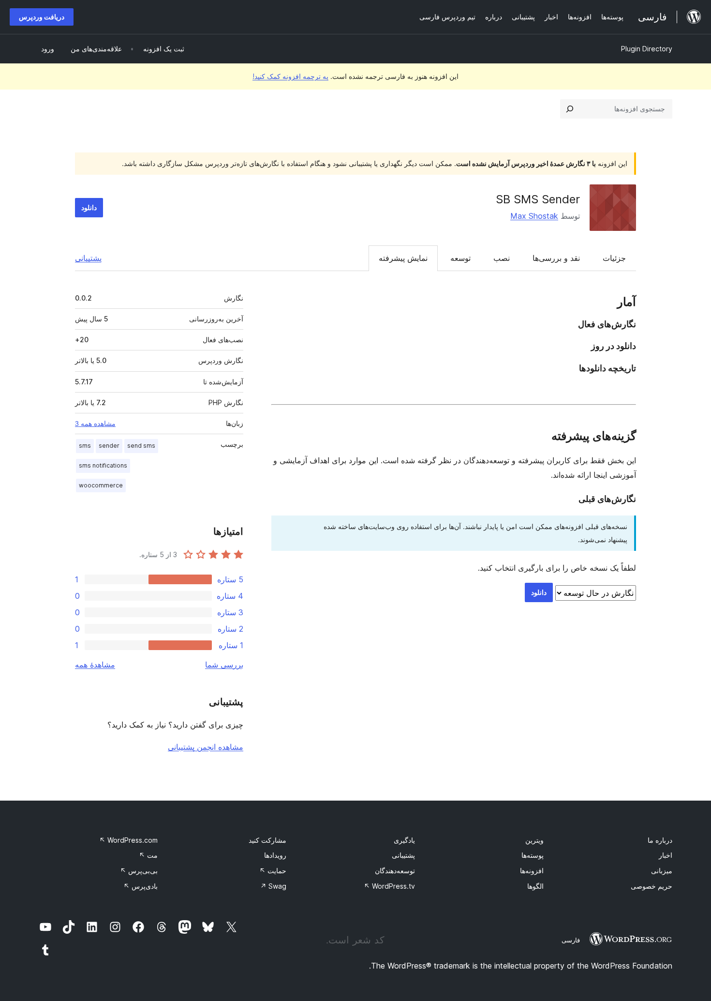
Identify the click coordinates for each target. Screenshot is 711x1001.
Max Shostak (534, 216)
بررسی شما (224, 664)
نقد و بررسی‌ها (556, 258)
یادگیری (404, 840)
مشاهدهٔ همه (95, 664)
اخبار (665, 855)
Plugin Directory (646, 49)
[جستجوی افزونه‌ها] (569, 109)
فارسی (571, 940)
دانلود (89, 207)
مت (148, 855)
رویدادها (275, 855)
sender (109, 445)
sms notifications (103, 465)
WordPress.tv (389, 886)
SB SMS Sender (538, 199)
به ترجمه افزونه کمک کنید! (290, 76)
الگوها (535, 886)
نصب (501, 258)
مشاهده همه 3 (95, 423)
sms (85, 445)
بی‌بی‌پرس (139, 870)
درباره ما (660, 840)
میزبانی (661, 870)
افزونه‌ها (532, 870)
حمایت (272, 870)
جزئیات (614, 258)
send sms (141, 445)
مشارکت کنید (267, 840)
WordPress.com (128, 840)
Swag (273, 886)
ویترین (534, 840)
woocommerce (101, 485)
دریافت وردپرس (41, 17)
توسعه (460, 258)
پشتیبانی (88, 258)
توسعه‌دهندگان (395, 870)
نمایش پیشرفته (403, 258)
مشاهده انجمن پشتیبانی (205, 747)
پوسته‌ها (532, 855)
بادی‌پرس (140, 886)
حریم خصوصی (651, 886)
